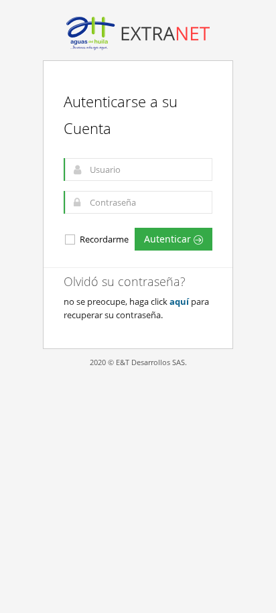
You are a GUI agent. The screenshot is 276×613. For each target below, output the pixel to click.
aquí (179, 301)
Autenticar (169, 238)
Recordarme (103, 239)
